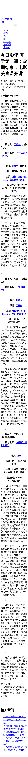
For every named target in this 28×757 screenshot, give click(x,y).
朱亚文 (5, 314)
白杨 (14, 176)
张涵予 (15, 311)
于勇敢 (19, 305)
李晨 (13, 314)
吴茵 (22, 179)
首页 (5, 29)
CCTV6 (7, 41)
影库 (5, 38)
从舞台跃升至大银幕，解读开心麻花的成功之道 (14, 719)
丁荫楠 (17, 144)
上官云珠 (14, 179)
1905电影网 (6, 18)
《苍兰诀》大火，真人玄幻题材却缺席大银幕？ (14, 741)
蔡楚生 (15, 166)
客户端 (6, 47)
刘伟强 (19, 300)
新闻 (5, 32)
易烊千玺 (21, 314)
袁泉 (23, 311)
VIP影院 (7, 44)
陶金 (20, 176)
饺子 (19, 455)
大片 (5, 35)
